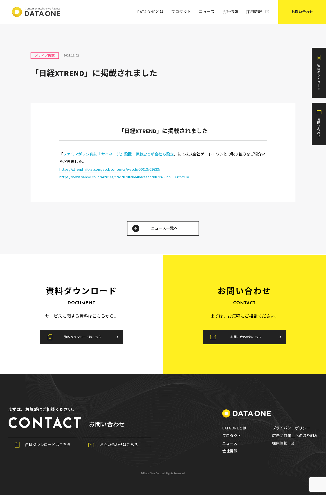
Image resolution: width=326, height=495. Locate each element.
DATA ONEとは (150, 11)
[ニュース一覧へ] (135, 228)
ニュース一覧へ (164, 228)
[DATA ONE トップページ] (36, 12)
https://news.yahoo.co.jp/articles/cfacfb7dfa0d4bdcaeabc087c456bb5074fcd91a (124, 177)
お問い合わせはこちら (245, 337)
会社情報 (230, 11)
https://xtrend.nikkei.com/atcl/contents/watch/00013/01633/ (109, 169)
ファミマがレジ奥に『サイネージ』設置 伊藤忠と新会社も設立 (118, 154)
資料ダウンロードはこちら (82, 337)
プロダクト (181, 11)
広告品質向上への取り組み (295, 436)
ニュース (207, 11)
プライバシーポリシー (291, 428)
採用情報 (254, 11)
